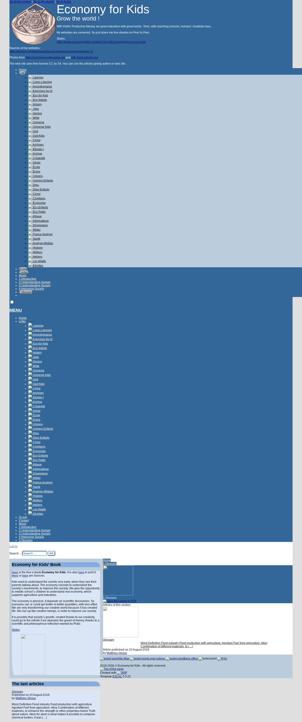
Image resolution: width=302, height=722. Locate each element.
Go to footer (63, 1)
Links (22, 73)
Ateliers (37, 256)
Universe (38, 122)
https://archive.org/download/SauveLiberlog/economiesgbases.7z (51, 51)
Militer (36, 229)
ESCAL (117, 676)
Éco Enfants (40, 207)
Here (15, 572)
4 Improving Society (31, 288)
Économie (39, 203)
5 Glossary (26, 292)
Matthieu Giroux (117, 653)
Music (22, 275)
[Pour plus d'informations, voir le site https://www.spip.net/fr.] (122, 672)
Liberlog (37, 77)
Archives (38, 144)
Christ (36, 140)
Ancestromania (42, 86)
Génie (36, 162)
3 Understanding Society (34, 285)
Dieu (35, 185)
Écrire (36, 171)
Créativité (38, 158)
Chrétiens (38, 198)
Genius (37, 113)
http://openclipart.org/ (84, 57)
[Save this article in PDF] (119, 601)
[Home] (33, 43)
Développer (40, 225)
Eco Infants (39, 100)
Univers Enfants (42, 180)
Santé (36, 238)
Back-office (191, 658)
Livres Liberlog (42, 82)
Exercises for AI (42, 91)
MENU (15, 310)
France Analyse (42, 234)
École (36, 167)
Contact (24, 272)
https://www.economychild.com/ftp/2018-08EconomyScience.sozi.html (101, 42)
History (37, 104)
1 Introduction (27, 279)
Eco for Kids (40, 95)
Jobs (35, 109)
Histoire (37, 247)
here (81, 572)
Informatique (40, 221)
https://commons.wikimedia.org (45, 57)
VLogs (23, 269)
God (35, 131)
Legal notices (157, 658)
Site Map (124, 658)
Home (23, 69)
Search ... (15, 553)
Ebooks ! (38, 149)
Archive (37, 153)
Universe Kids (41, 126)
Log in (13, 546)
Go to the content (20, 1)
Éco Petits (39, 212)
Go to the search (43, 1)
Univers (37, 176)
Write (35, 118)
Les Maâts (39, 261)
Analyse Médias (42, 243)
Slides (16, 629)
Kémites (37, 265)
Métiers (37, 252)
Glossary (17, 691)
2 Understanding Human (34, 282)
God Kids (38, 135)
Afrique (37, 216)
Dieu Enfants (40, 189)
